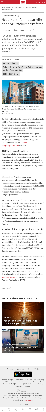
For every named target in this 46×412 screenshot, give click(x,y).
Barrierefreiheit (8, 384)
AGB (26, 380)
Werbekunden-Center (14, 382)
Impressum (19, 384)
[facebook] (3, 409)
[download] (36, 409)
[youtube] (31, 369)
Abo (35, 384)
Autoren (27, 386)
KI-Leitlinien (28, 384)
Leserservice (19, 380)
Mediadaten (26, 382)
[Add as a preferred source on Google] (23, 374)
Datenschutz (36, 382)
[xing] (16, 409)
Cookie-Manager (8, 380)
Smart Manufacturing (8, 7)
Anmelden (40, 2)
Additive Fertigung (10, 277)
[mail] (30, 409)
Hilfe (31, 380)
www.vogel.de (28, 400)
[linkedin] (23, 409)
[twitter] (9, 409)
